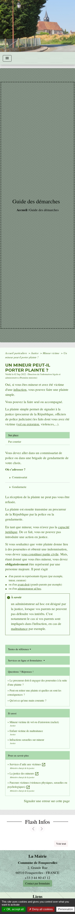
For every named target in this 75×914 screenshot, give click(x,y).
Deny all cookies (42, 909)
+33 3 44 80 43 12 (37, 877)
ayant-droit (23, 584)
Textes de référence (18, 649)
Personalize (65, 909)
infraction (20, 389)
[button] (33, 828)
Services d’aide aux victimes (28, 764)
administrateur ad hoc (29, 588)
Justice (35, 353)
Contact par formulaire (37, 883)
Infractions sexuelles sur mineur (27, 739)
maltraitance (19, 628)
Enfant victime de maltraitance (26, 731)
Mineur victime (51, 353)
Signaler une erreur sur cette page (47, 801)
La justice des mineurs (24, 773)
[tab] (37, 435)
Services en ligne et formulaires (25, 660)
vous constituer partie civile (40, 554)
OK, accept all (15, 909)
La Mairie (37, 856)
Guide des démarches (44, 210)
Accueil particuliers (16, 353)
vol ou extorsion (28, 424)
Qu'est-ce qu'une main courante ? (28, 700)
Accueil (22, 209)
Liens (37, 896)
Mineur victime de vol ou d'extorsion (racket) (34, 722)
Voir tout (61, 843)
